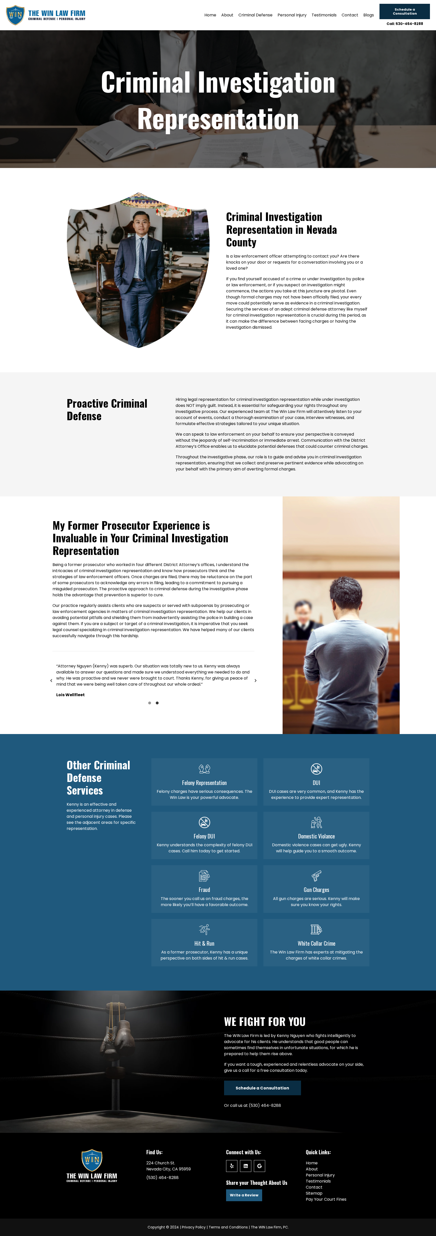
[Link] (204, 782)
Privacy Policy (194, 1227)
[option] (153, 680)
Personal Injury (320, 1175)
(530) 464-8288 (265, 1105)
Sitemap (314, 1193)
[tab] (149, 703)
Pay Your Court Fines (326, 1199)
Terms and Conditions (228, 1227)
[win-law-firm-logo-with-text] (45, 15)
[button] (51, 680)
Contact (314, 1187)
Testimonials (318, 1181)
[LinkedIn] (245, 1166)
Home (312, 1163)
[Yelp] (231, 1166)
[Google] (259, 1166)
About (312, 1169)
